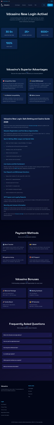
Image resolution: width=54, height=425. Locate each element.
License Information (5, 415)
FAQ (35, 5)
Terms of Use (4, 409)
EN (51, 1)
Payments (30, 5)
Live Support (3, 404)
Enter (44, 5)
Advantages (17, 5)
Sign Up (50, 5)
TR (48, 1)
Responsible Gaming (5, 412)
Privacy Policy (4, 407)
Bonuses (24, 5)
